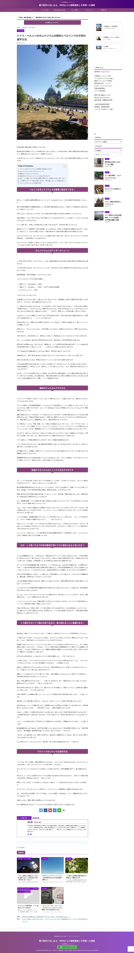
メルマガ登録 (74, 10)
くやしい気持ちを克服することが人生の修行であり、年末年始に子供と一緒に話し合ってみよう (28, 877)
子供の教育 (22, 847)
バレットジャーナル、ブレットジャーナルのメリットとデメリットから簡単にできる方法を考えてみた (52, 907)
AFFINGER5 (95, 950)
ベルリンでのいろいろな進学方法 (30, 183)
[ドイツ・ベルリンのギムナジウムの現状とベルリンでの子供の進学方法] (55, 810)
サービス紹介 (45, 10)
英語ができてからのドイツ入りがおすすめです (35, 176)
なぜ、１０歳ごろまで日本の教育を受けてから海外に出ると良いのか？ (43, 178)
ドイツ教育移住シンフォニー (67, 944)
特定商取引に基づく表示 (60, 936)
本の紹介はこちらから (51, 22)
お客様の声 (103, 10)
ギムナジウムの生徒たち (113, 189)
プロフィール (88, 10)
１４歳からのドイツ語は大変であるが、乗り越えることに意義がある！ (42, 181)
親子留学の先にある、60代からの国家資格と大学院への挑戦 (67, 5)
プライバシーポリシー (74, 936)
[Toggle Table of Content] (64, 166)
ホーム (30, 10)
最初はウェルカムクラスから (29, 174)
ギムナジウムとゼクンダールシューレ (32, 171)
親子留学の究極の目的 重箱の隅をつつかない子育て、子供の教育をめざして (46, 917)
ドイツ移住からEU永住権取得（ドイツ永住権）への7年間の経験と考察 (113, 217)
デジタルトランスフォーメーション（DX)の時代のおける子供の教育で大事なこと (52, 877)
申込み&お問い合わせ (59, 10)
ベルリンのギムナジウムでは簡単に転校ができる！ (36, 169)
